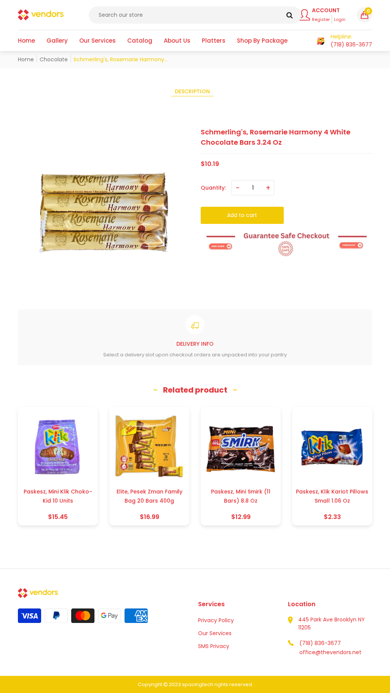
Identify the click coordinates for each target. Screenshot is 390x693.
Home (26, 59)
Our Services (215, 633)
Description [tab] (192, 91)
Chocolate (54, 59)
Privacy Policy (216, 620)
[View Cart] (321, 40)
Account (326, 10)
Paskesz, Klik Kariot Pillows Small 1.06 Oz (332, 496)
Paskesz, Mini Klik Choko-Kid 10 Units (58, 496)
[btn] (289, 15)
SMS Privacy (213, 646)
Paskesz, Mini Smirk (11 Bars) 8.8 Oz (240, 496)
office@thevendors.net (330, 652)
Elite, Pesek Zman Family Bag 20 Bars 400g (149, 496)
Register (321, 19)
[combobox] (195, 15)
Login (339, 19)
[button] (364, 14)
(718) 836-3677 (320, 643)
